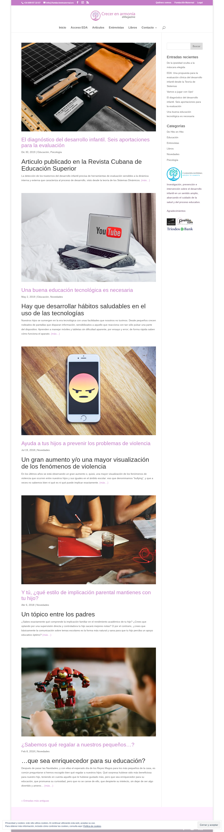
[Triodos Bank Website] (180, 230)
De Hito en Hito (175, 131)
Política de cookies (92, 826)
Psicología (56, 152)
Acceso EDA (79, 27)
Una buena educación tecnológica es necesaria (77, 290)
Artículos (98, 27)
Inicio (62, 27)
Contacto (148, 27)
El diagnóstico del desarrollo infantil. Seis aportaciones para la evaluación (184, 102)
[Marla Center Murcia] (171, 224)
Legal (200, 3)
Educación (43, 152)
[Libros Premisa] (185, 224)
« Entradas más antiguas (35, 800)
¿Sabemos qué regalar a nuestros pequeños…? (77, 744)
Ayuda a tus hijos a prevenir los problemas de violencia (85, 443)
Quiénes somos (163, 3)
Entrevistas (116, 27)
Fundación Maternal (184, 3)
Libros (132, 27)
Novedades (56, 296)
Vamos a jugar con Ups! (180, 91)
